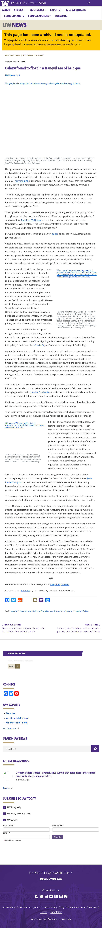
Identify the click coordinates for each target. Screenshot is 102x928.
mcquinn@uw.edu (59, 584)
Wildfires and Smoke (16, 722)
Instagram (46, 896)
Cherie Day (40, 345)
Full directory (9, 728)
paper (55, 233)
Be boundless (51, 879)
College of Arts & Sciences (43, 611)
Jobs (36, 907)
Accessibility (9, 907)
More (11, 666)
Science (39, 55)
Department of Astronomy (64, 611)
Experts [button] (55, 10)
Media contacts (76, 10)
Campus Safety (50, 907)
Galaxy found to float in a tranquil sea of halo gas (43, 68)
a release (25, 590)
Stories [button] (18, 10)
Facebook (36, 896)
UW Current (12, 820)
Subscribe (61, 16)
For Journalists (14, 16)
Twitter (41, 896)
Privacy (93, 907)
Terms (43, 911)
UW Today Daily (14, 807)
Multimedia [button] (37, 10)
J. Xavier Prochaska (40, 392)
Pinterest (61, 896)
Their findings (20, 180)
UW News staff (12, 75)
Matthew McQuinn (31, 220)
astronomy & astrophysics (21, 611)
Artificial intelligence (17, 718)
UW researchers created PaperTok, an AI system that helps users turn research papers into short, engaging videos (55, 776)
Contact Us (24, 907)
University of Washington (5, 3)
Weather (10, 713)
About (6, 10)
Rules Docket (79, 907)
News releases (12, 55)
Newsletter (56, 911)
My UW (65, 907)
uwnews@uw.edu (71, 44)
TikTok (66, 896)
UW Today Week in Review (18, 813)
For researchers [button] (38, 16)
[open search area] (88, 3)
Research (28, 55)
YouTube (51, 896)
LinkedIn (56, 896)
